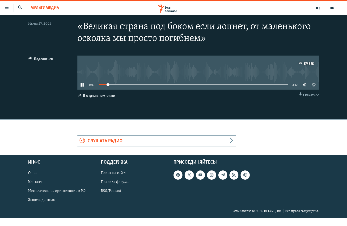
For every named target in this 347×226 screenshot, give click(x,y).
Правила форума (115, 182)
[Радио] (318, 8)
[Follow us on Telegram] (222, 175)
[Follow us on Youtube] (200, 175)
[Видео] (332, 8)
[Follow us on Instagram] (211, 175)
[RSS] (233, 175)
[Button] (40, 60)
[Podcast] (245, 175)
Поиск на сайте (114, 173)
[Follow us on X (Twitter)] (189, 175)
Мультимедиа (44, 8)
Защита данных (41, 200)
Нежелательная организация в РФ (56, 191)
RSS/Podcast (111, 191)
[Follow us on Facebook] (178, 175)
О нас (32, 173)
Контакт (35, 182)
